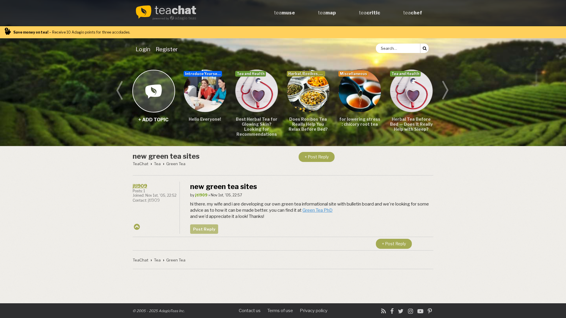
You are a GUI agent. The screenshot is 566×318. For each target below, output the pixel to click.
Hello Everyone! (205, 119)
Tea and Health (250, 74)
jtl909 (140, 186)
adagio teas (185, 18)
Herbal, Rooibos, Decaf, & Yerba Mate (306, 74)
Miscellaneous (353, 74)
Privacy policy (314, 310)
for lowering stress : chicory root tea (359, 122)
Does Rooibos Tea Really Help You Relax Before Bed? (308, 124)
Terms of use (280, 310)
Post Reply (204, 229)
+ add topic (153, 90)
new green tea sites (166, 156)
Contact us (250, 310)
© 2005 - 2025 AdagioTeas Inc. (159, 311)
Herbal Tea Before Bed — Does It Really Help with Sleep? (411, 124)
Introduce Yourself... (203, 74)
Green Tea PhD (317, 210)
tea (175, 10)
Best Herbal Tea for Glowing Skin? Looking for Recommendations (256, 127)
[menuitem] (144, 49)
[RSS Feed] (383, 311)
